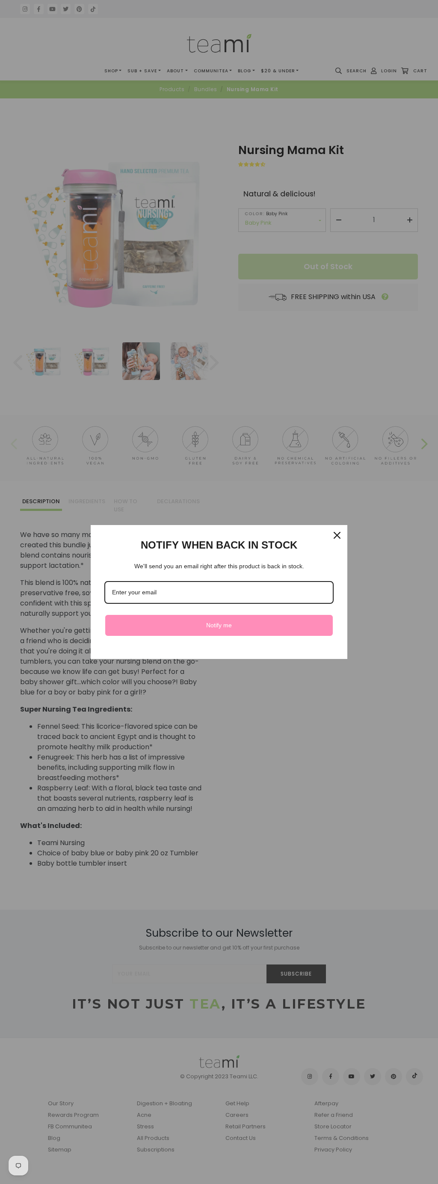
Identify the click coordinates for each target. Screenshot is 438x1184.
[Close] (337, 535)
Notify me (219, 625)
